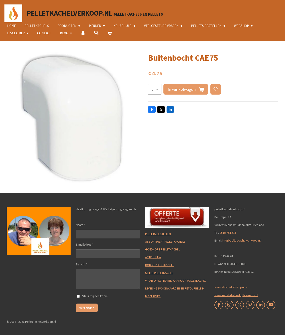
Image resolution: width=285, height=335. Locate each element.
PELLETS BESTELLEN (158, 234)
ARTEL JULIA (153, 257)
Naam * (80, 225)
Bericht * (82, 264)
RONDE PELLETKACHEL (159, 265)
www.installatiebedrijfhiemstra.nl (236, 295)
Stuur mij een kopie (95, 296)
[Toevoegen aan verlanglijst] (215, 89)
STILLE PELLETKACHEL (159, 273)
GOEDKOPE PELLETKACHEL (162, 249)
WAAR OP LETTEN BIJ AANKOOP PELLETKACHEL (175, 281)
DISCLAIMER (153, 296)
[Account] (83, 33)
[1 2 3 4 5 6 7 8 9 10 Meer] (154, 89)
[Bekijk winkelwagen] (110, 33)
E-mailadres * (85, 244)
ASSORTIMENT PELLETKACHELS (165, 242)
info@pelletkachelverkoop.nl (241, 240)
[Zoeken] (96, 33)
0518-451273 (228, 233)
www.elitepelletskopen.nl (231, 287)
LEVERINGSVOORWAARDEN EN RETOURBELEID (174, 288)
